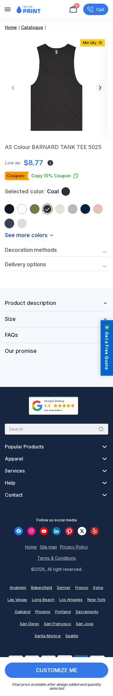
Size (10, 319)
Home (11, 27)
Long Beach (43, 599)
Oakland (22, 611)
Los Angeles (71, 599)
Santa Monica (48, 635)
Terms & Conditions (56, 558)
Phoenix (42, 611)
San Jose (84, 623)
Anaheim (18, 587)
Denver (64, 587)
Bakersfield (41, 587)
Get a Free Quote (106, 351)
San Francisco (57, 623)
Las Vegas (17, 599)
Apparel (14, 459)
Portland (63, 611)
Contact (14, 495)
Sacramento (87, 611)
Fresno (81, 587)
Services (15, 471)
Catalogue (32, 27)
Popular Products (24, 447)
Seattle (71, 635)
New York (96, 599)
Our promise (21, 351)
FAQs (11, 335)
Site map (48, 546)
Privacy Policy (74, 546)
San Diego (29, 623)
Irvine (98, 587)
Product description (30, 303)
